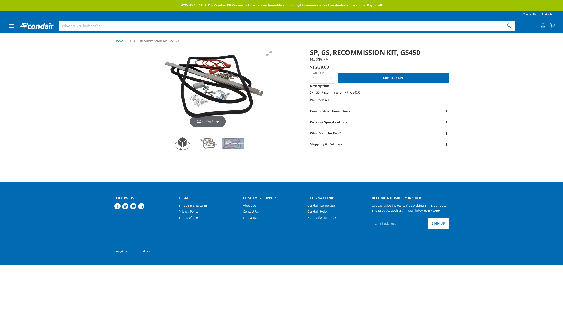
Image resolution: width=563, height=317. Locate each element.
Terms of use (188, 218)
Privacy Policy (188, 211)
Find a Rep (548, 14)
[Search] (509, 26)
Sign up (438, 223)
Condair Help (317, 211)
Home (119, 41)
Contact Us (529, 14)
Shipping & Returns (193, 205)
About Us (249, 205)
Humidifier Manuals (322, 218)
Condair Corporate (321, 205)
